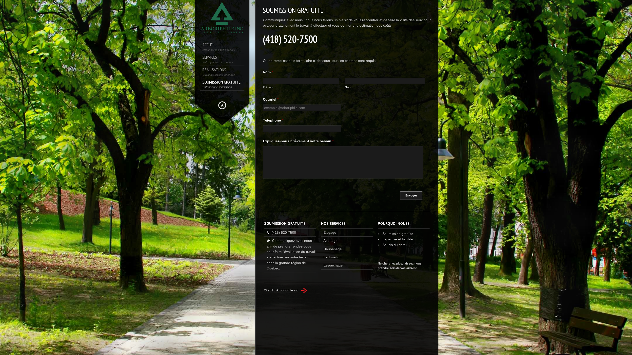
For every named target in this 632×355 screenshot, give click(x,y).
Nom (268, 72)
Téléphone (273, 120)
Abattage (330, 241)
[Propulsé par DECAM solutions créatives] (303, 290)
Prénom (268, 87)
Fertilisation (332, 257)
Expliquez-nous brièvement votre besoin (298, 141)
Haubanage (332, 249)
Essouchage (333, 265)
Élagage (329, 232)
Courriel (270, 99)
